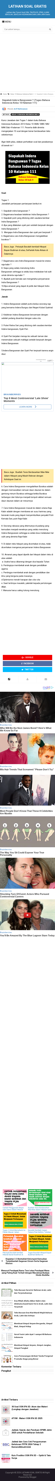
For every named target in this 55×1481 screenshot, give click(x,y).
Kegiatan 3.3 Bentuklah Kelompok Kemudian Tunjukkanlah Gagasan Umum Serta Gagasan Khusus (27, 1261)
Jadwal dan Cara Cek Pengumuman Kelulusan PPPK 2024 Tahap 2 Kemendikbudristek (29, 1444)
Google (29, 657)
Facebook (28, 663)
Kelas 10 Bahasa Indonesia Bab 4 (25, 114)
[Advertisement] (27, 62)
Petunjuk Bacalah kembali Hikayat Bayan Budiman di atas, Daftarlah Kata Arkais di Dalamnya (26, 250)
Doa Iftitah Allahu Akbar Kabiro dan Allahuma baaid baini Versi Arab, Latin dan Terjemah (33, 1304)
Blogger (33, 1477)
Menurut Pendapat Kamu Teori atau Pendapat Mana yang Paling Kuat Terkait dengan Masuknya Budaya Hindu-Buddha (25, 1272)
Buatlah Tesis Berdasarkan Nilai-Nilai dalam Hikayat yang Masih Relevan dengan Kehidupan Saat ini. (26, 476)
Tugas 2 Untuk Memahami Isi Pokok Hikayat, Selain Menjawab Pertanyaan (14, 1232)
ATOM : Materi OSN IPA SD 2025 (27, 1418)
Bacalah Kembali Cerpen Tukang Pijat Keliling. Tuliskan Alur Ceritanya (39, 1232)
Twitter (28, 669)
